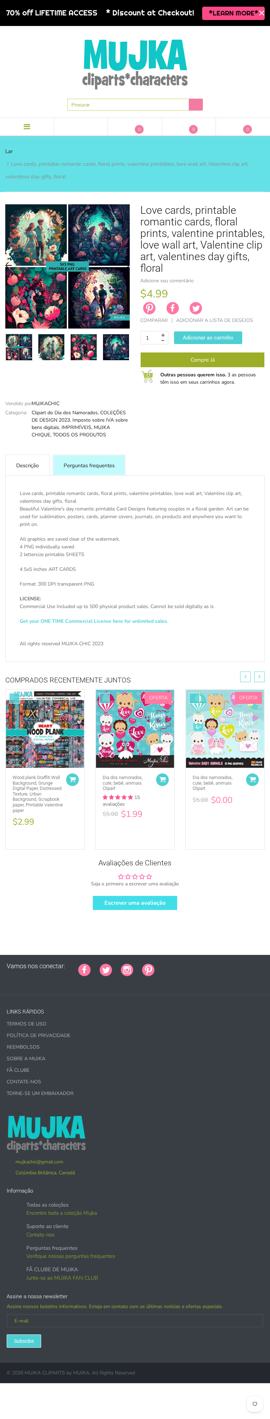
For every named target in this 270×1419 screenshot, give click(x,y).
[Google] (163, 966)
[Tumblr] (207, 966)
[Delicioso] (234, 966)
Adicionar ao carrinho (208, 338)
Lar (9, 151)
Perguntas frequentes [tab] (89, 465)
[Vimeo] (225, 966)
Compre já (203, 359)
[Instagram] (127, 969)
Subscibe (24, 1341)
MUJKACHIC (45, 403)
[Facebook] (172, 308)
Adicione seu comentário (167, 280)
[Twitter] (196, 308)
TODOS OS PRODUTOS (79, 434)
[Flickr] (190, 966)
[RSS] (181, 966)
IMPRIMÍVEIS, (77, 427)
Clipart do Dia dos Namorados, (65, 412)
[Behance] (9, 981)
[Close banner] (261, 13)
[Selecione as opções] (72, 779)
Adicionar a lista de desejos (214, 320)
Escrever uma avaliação (135, 903)
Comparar (154, 320)
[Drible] (216, 966)
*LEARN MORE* (233, 13)
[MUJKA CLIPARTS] (135, 62)
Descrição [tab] (27, 465)
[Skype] (243, 966)
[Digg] (251, 966)
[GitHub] (172, 966)
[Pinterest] (148, 969)
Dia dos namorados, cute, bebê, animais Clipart (123, 783)
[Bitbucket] (199, 966)
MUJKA (81, 1373)
